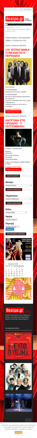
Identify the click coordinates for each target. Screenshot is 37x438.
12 (9, 272)
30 (19, 275)
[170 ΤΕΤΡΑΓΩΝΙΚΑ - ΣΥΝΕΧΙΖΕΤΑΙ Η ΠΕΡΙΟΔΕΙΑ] (18, 71)
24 (22, 273)
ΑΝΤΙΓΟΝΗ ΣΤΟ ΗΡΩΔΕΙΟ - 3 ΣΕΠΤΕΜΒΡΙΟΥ (15, 123)
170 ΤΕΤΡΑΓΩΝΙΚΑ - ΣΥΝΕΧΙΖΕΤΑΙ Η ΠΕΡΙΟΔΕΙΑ (18, 52)
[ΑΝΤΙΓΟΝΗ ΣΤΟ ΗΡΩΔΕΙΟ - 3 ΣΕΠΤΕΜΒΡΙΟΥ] (18, 137)
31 (22, 275)
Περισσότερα (18, 435)
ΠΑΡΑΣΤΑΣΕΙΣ (16, 109)
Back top (28, 420)
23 (19, 273)
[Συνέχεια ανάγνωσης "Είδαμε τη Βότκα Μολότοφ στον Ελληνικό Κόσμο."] (18, 376)
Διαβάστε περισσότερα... (13, 111)
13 (11, 272)
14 (14, 272)
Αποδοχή (18, 432)
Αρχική (18, 27)
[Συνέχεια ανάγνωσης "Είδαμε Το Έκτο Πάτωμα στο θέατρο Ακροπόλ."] (18, 345)
